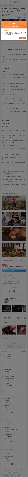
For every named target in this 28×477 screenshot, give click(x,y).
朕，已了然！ (22, 38)
